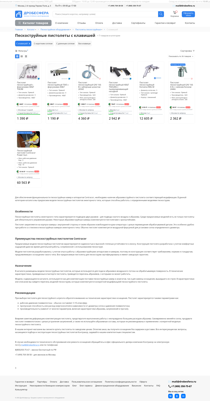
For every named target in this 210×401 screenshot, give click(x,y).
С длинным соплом (65, 43)
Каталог (31, 29)
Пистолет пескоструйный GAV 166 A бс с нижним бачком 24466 (181, 85)
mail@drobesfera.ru (30, 345)
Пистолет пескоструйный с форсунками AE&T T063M (25, 85)
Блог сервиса (86, 385)
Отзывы (81, 22)
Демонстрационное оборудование (112, 385)
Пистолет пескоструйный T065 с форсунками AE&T (58, 84)
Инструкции (21, 385)
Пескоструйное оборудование (55, 29)
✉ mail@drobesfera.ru (184, 5)
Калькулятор (21, 389)
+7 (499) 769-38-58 (115, 6)
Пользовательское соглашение (87, 381)
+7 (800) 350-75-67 (133, 6)
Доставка (117, 22)
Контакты (190, 22)
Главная (19, 29)
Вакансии (136, 385)
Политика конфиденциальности (121, 381)
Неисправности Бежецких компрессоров (50, 385)
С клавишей (22, 43)
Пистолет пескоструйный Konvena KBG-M (147, 84)
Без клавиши (84, 43)
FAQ (158, 385)
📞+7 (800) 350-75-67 (180, 386)
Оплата (99, 22)
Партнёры (42, 381)
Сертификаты (138, 22)
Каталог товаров (35, 23)
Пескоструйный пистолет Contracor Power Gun (26, 152)
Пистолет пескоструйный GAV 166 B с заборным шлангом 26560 (89, 85)
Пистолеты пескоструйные (88, 29)
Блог (74, 385)
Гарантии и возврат (165, 22)
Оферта (143, 381)
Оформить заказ (188, 14)
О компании (61, 22)
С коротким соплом (43, 43)
